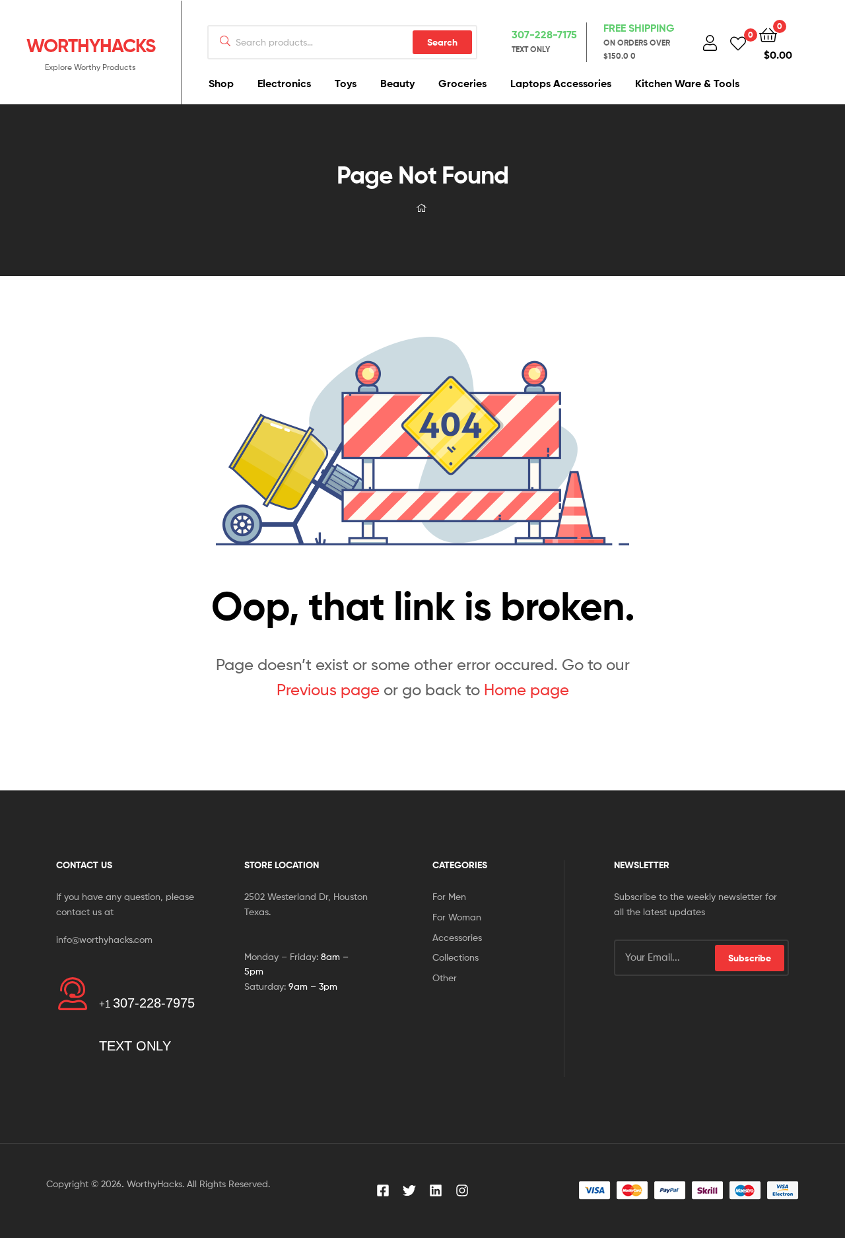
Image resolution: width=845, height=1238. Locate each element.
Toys (345, 83)
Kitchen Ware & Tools (687, 83)
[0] (738, 42)
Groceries (462, 83)
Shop (221, 83)
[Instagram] (462, 1190)
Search (442, 42)
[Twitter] (409, 1190)
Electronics (284, 83)
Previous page (328, 689)
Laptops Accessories (560, 83)
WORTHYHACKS (90, 45)
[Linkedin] (435, 1190)
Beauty (397, 83)
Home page (526, 689)
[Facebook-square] (382, 1190)
